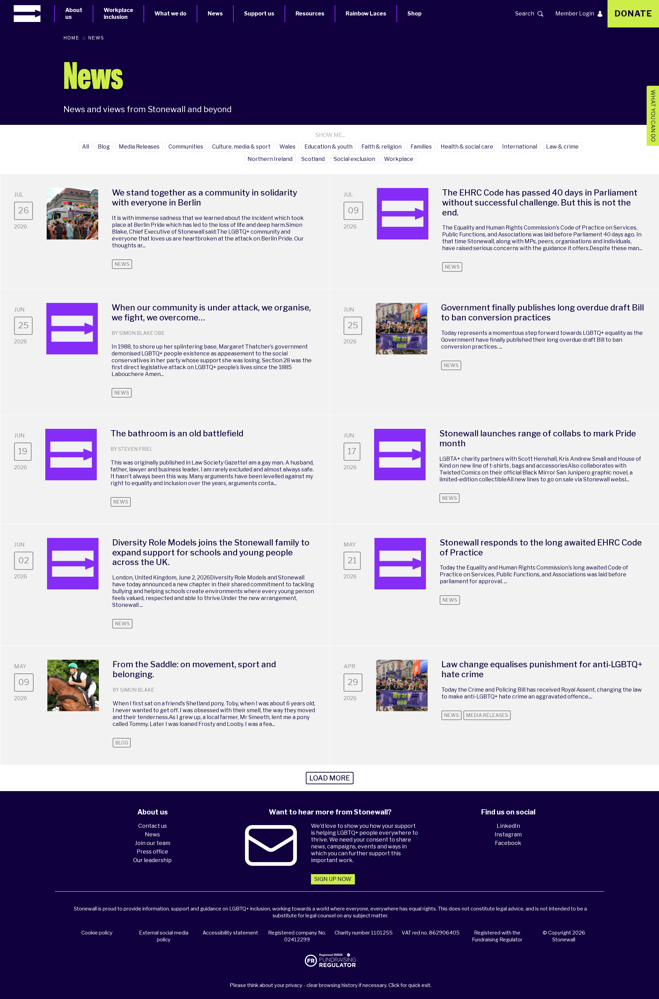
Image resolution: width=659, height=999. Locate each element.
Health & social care (467, 146)
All (85, 146)
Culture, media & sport (241, 146)
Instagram (508, 834)
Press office (152, 851)
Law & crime (562, 146)
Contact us (152, 826)
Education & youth (328, 146)
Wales (287, 146)
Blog (104, 146)
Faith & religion (381, 146)
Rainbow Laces (366, 13)
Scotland (313, 159)
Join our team (152, 843)
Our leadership (152, 860)
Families (421, 146)
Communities (186, 146)
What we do (170, 13)
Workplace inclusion (118, 13)
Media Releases (139, 146)
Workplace (398, 159)
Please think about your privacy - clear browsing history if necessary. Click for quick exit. (330, 985)
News (215, 13)
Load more (329, 778)
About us (73, 13)
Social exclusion (354, 159)
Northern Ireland (269, 159)
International (519, 146)
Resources (310, 13)
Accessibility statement (230, 933)
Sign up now (332, 879)
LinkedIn (508, 826)
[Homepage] (34, 13)
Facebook (508, 843)
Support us (259, 13)
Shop (414, 13)
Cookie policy (97, 933)
